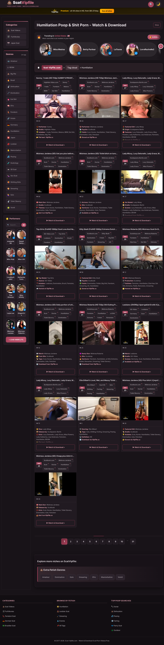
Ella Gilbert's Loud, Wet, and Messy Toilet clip (98, 380)
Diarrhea (133, 242)
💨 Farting (115, 621)
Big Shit (111, 238)
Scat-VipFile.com (52, 67)
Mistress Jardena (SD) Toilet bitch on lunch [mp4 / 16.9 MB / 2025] (98, 153)
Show (157, 25)
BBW (46, 91)
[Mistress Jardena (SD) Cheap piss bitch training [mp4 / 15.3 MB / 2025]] (55, 484)
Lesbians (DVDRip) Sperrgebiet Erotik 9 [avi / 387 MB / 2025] (141, 305)
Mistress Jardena (108, 82)
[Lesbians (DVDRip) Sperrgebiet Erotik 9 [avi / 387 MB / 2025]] (142, 333)
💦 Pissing (115, 616)
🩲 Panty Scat (116, 626)
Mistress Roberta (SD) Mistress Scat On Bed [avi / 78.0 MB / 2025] (141, 229)
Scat (88, 86)
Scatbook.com (92, 82)
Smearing (101, 242)
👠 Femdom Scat (9, 616)
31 (133, 541)
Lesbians (47, 238)
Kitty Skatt (105, 233)
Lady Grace (134, 91)
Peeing (89, 393)
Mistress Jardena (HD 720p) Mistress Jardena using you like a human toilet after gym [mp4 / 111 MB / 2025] (98, 78)
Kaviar (97, 86)
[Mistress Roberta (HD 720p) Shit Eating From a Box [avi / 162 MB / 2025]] (99, 333)
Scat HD (102, 385)
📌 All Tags (61, 626)
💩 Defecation (116, 611)
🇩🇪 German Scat (9, 621)
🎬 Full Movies (8, 611)
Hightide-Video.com (51, 82)
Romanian (109, 318)
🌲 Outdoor (115, 630)
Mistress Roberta (151, 233)
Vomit (120, 577)
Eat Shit (54, 91)
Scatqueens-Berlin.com (138, 82)
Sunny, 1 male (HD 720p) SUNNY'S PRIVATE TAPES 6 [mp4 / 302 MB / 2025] (55, 78)
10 (122, 541)
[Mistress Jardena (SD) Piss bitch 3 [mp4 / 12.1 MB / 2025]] (142, 408)
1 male (46, 86)
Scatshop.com (135, 233)
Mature (66, 86)
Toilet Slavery (92, 91)
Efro (94, 577)
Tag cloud (72, 67)
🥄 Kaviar (115, 607)
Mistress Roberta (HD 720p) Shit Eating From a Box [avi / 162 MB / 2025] (98, 305)
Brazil (69, 238)
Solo (111, 385)
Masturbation (106, 577)
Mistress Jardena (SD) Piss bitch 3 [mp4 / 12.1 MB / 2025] (141, 380)
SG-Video (133, 309)
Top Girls (62, 234)
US (110, 242)
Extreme (154, 242)
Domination (105, 91)
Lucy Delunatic (148, 86)
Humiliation (66, 91)
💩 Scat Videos (8, 607)
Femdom (56, 86)
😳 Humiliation (62, 607)
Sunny (65, 82)
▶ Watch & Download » (55, 145)
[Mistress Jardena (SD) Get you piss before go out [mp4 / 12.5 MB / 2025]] (55, 182)
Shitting (90, 389)
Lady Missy (134, 86)
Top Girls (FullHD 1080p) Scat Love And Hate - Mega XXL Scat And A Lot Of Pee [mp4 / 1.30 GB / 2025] (55, 229)
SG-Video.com (49, 234)
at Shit (112, 313)
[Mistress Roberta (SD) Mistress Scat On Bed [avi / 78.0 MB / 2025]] (142, 257)
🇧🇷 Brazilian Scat (9, 626)
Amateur (45, 577)
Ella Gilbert (91, 385)
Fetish (102, 238)
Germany (133, 314)
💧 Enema (61, 621)
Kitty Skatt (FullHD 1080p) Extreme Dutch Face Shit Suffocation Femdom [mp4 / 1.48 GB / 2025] (98, 229)
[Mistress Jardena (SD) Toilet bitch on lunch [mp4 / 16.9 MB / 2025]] (99, 182)
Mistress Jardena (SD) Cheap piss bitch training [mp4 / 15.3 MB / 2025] (55, 456)
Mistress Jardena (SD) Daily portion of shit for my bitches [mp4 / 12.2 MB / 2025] (55, 305)
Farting (99, 389)
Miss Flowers (147, 91)
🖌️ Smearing (62, 616)
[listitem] (53, 50)
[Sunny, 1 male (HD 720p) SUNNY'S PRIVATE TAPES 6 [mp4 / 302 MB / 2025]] (55, 106)
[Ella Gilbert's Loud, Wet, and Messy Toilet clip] (99, 408)
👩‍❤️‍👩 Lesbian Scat (63, 611)
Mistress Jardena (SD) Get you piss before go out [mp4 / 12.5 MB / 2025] (55, 153)
